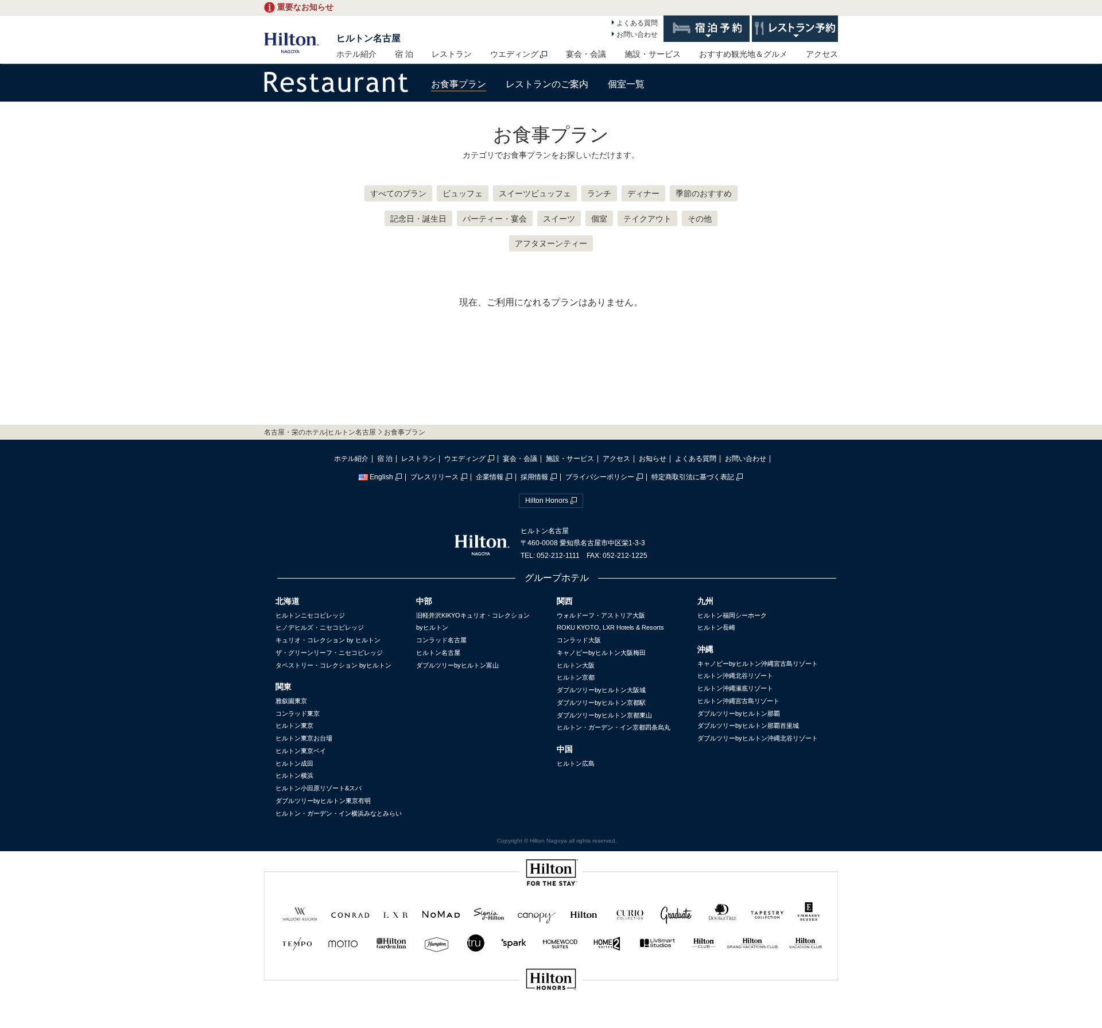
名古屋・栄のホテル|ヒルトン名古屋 (320, 432)
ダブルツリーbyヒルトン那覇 (738, 713)
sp (551, 1018)
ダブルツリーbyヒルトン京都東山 (604, 715)
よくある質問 (637, 23)
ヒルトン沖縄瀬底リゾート (735, 688)
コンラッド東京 (298, 713)
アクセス (822, 54)
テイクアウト (647, 218)
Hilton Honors (546, 500)
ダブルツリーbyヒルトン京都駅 (601, 702)
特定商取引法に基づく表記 (692, 477)
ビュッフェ (463, 193)
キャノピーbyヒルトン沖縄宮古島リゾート (757, 663)
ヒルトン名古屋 (368, 38)
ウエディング (514, 54)
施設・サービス (652, 54)
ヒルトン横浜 (294, 775)
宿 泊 (404, 54)
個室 (599, 218)
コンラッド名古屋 (441, 640)
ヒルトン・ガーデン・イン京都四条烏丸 (613, 727)
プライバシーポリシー (599, 477)
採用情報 (534, 477)
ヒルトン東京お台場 (304, 738)
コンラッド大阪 (579, 640)
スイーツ (559, 218)
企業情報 (489, 477)
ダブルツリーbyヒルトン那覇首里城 (748, 725)
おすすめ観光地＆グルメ (743, 54)
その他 (700, 218)
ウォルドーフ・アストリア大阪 (601, 615)
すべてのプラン (398, 193)
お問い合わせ (637, 34)
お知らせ (652, 459)
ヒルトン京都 (576, 677)
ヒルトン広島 (576, 763)
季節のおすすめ (704, 193)
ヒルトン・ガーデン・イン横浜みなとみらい (339, 813)
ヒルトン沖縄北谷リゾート (735, 675)
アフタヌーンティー (551, 243)
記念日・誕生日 (418, 218)
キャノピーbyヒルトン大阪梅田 (601, 652)
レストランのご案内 (547, 84)
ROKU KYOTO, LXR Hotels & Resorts (610, 627)
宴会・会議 (586, 54)
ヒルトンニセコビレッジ (310, 615)
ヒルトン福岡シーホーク (732, 615)
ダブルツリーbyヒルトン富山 (457, 665)
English (381, 477)
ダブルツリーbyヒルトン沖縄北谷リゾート (757, 738)
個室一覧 (626, 84)
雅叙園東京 (291, 700)
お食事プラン (458, 84)
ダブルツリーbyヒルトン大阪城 (601, 689)
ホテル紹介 (356, 54)
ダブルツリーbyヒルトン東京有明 (323, 800)
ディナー (643, 193)
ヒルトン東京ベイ (301, 750)
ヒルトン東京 (294, 725)
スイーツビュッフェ (535, 193)
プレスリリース (434, 477)
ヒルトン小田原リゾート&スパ (319, 788)
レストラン (452, 54)
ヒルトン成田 (294, 763)
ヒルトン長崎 (716, 627)
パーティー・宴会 (495, 218)
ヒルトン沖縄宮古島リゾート (738, 700)
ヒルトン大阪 (576, 665)
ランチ (599, 193)
